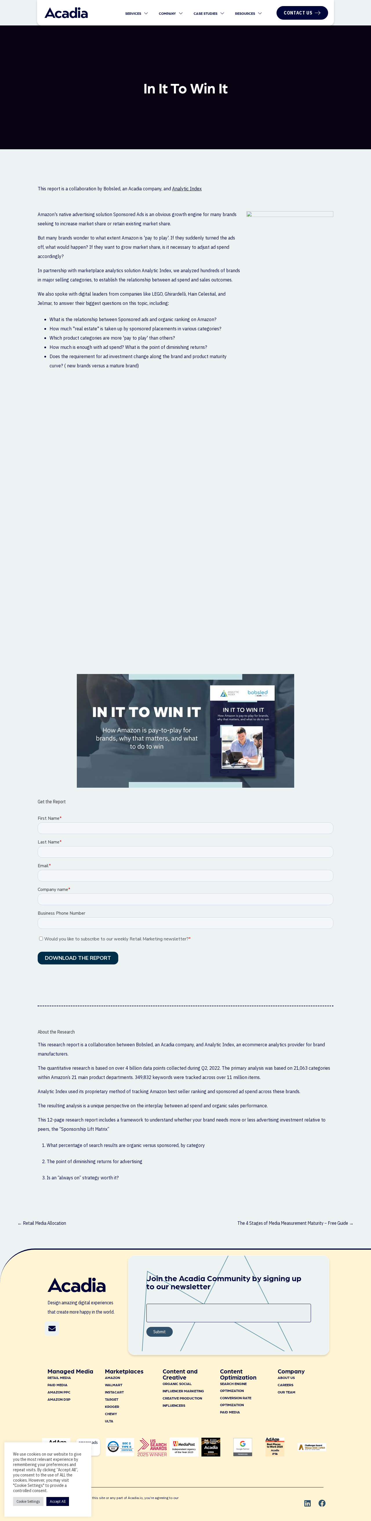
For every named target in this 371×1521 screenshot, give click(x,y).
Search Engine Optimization (233, 1387)
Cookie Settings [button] (28, 1501)
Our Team (286, 1392)
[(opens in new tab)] (152, 1454)
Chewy (111, 1414)
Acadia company (177, 1044)
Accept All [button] (58, 1501)
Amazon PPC (59, 1392)
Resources (245, 13)
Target (111, 1399)
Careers (285, 1385)
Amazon (112, 1377)
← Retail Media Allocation (41, 1223)
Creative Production (182, 1398)
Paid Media (58, 1385)
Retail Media (59, 1377)
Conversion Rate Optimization (235, 1401)
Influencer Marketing (183, 1391)
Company (168, 13)
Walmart (113, 1385)
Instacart (114, 1392)
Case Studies (206, 13)
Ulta (109, 1421)
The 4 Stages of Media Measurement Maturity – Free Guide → (295, 1223)
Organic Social (177, 1384)
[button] (52, 1328)
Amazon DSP (59, 1399)
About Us (286, 1377)
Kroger (112, 1406)
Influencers (174, 1405)
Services (133, 13)
